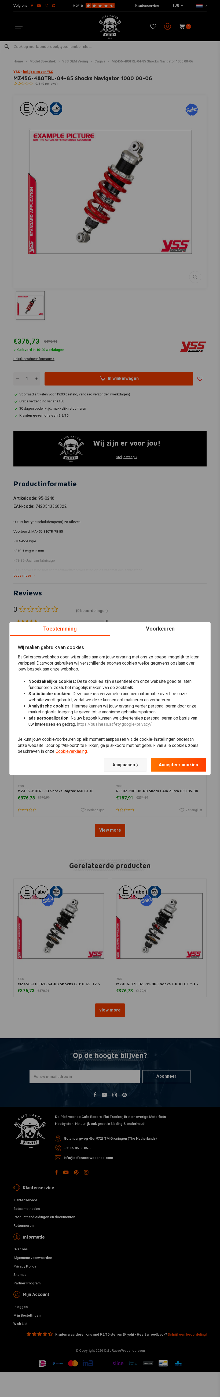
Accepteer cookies (178, 764)
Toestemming (60, 628)
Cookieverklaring (71, 751)
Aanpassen (123, 764)
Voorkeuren (160, 628)
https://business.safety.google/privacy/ (114, 724)
